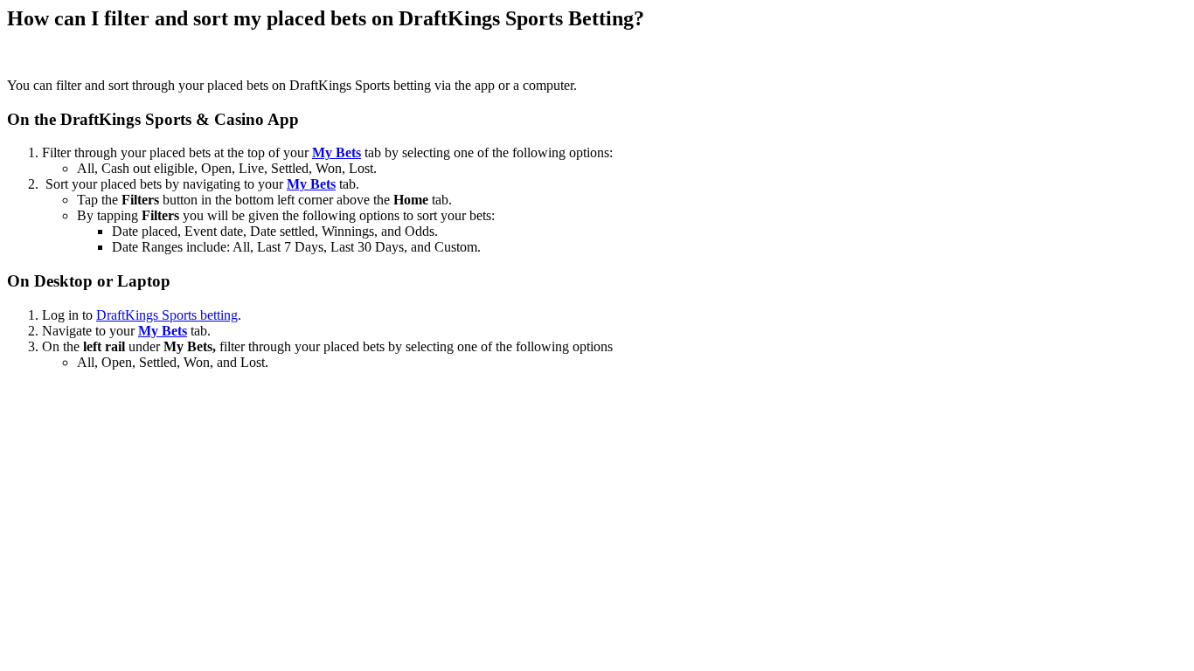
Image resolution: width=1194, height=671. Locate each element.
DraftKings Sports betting (167, 315)
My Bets (336, 152)
